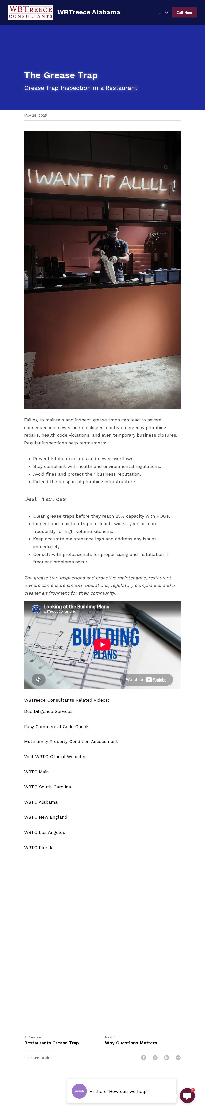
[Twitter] (155, 1057)
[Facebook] (143, 1057)
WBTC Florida (39, 847)
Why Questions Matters (131, 1042)
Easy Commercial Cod (47, 726)
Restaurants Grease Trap (51, 1042)
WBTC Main (36, 771)
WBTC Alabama (41, 802)
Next (109, 1037)
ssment (110, 741)
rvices (66, 711)
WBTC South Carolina (47, 786)
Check (81, 726)
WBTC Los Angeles (44, 832)
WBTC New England (46, 817)
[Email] (178, 1057)
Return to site (40, 1058)
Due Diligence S (41, 711)
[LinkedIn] (166, 1057)
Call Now (184, 12)
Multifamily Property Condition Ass (61, 741)
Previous (35, 1037)
